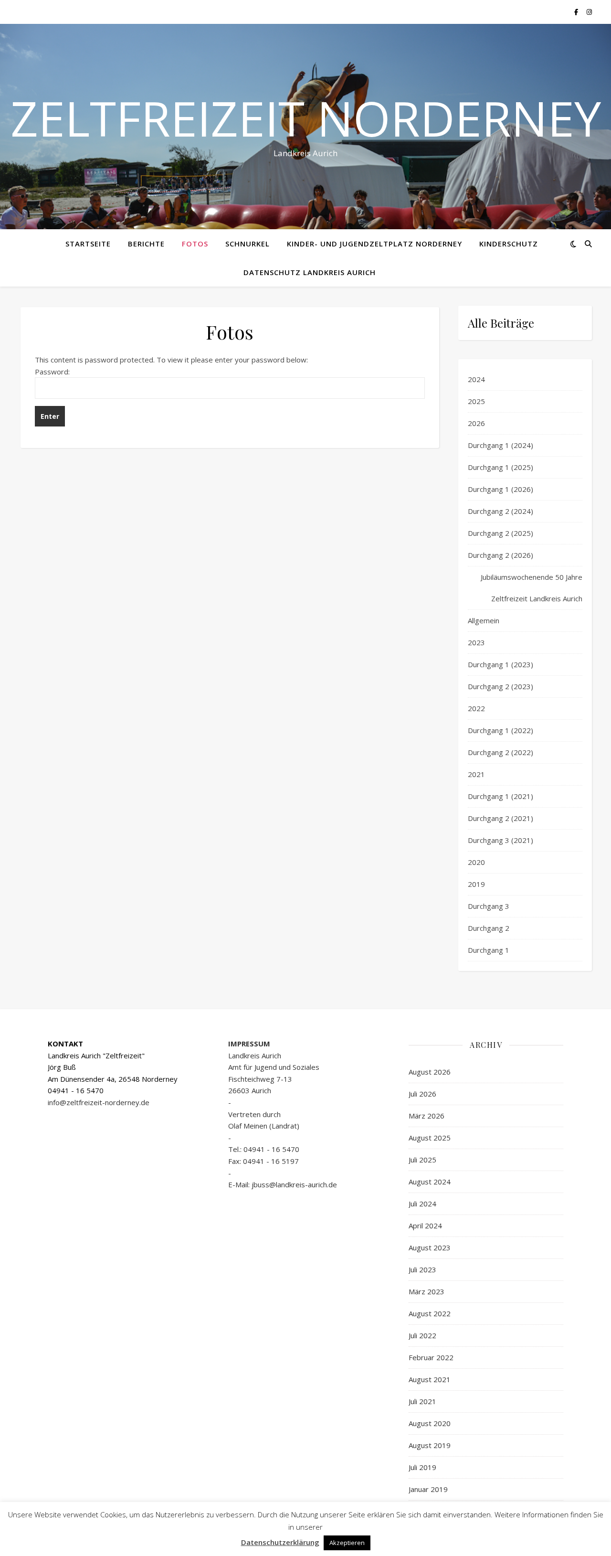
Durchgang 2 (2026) (500, 555)
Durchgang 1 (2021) (500, 796)
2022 (476, 708)
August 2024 (430, 1181)
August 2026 (430, 1071)
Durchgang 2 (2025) (500, 533)
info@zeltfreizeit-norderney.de (98, 1102)
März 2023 (426, 1291)
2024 (476, 379)
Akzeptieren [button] (347, 1542)
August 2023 (430, 1247)
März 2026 (426, 1115)
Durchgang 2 (488, 928)
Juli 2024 (422, 1203)
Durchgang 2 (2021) (500, 818)
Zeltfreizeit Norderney (306, 118)
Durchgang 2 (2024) (500, 511)
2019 (476, 884)
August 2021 (430, 1379)
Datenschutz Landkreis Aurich (309, 272)
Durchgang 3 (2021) (500, 840)
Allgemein (483, 620)
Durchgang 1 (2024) (500, 445)
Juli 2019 (422, 1467)
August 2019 (430, 1445)
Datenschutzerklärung (280, 1542)
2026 (476, 423)
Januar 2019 (428, 1489)
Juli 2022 (422, 1335)
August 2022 (430, 1313)
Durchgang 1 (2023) (500, 664)
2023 (476, 642)
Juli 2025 (422, 1159)
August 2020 (430, 1423)
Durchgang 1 (488, 950)
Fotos (195, 243)
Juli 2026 (422, 1093)
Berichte (146, 243)
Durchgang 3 (488, 906)
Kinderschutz (508, 243)
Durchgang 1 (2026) (500, 489)
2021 (476, 774)
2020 (476, 862)
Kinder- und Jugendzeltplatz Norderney (374, 243)
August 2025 (430, 1137)
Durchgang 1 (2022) (500, 730)
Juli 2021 (422, 1401)
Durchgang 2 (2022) (500, 752)
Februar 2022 (431, 1357)
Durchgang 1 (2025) (500, 467)
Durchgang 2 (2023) (500, 686)
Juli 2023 (422, 1269)
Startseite (88, 243)
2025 (476, 401)
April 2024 (425, 1225)
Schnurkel (247, 243)
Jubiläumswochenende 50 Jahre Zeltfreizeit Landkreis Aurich (531, 587)
